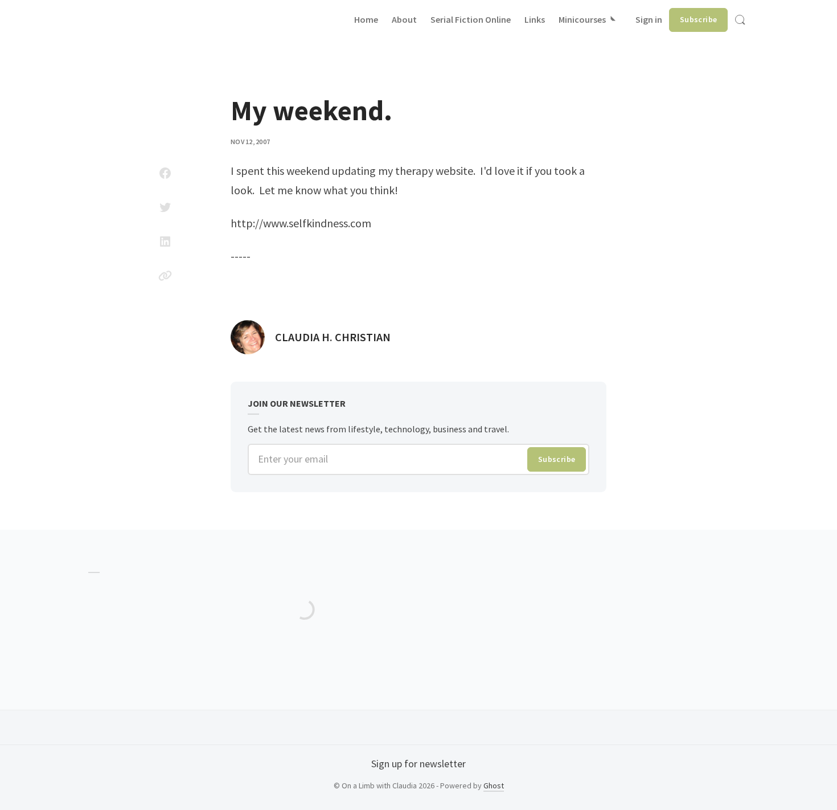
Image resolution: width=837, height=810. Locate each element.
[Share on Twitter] (165, 207)
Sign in (648, 19)
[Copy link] (165, 276)
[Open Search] (740, 20)
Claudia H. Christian (333, 337)
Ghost (493, 785)
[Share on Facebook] (165, 173)
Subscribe (698, 19)
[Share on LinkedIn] (165, 241)
